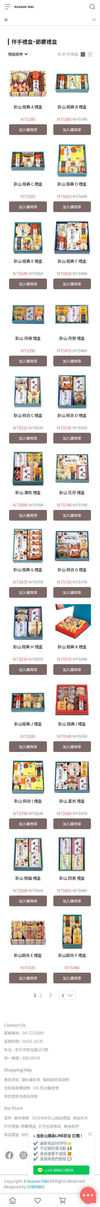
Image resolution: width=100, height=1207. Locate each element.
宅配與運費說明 (17, 1088)
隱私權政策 (31, 1079)
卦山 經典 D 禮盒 (72, 184)
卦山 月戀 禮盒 (72, 338)
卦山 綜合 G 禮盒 (72, 569)
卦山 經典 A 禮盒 (28, 107)
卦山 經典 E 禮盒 (28, 261)
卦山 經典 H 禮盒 (28, 646)
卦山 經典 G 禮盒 (27, 569)
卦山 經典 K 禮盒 (72, 646)
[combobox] (17, 54)
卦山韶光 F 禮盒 (72, 955)
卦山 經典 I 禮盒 (72, 724)
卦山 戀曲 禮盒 (28, 878)
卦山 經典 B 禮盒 (72, 107)
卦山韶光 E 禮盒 (28, 955)
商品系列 (80, 1117)
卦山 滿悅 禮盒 (28, 492)
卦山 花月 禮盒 (72, 492)
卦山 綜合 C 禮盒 (28, 415)
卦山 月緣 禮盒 (28, 338)
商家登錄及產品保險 (21, 1096)
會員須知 (11, 1079)
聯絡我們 (71, 1126)
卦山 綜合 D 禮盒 (72, 415)
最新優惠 (21, 1117)
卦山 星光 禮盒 (72, 801)
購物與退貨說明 (56, 1079)
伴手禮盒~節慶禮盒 (20, 1126)
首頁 (7, 1117)
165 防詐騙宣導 (46, 1088)
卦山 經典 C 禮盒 (28, 184)
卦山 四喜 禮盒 (72, 878)
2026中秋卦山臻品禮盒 (51, 1117)
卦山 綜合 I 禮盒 (28, 801)
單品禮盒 (11, 1134)
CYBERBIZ (35, 1186)
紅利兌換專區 (50, 1126)
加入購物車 (28, 129)
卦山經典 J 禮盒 (28, 724)
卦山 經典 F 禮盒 (72, 261)
